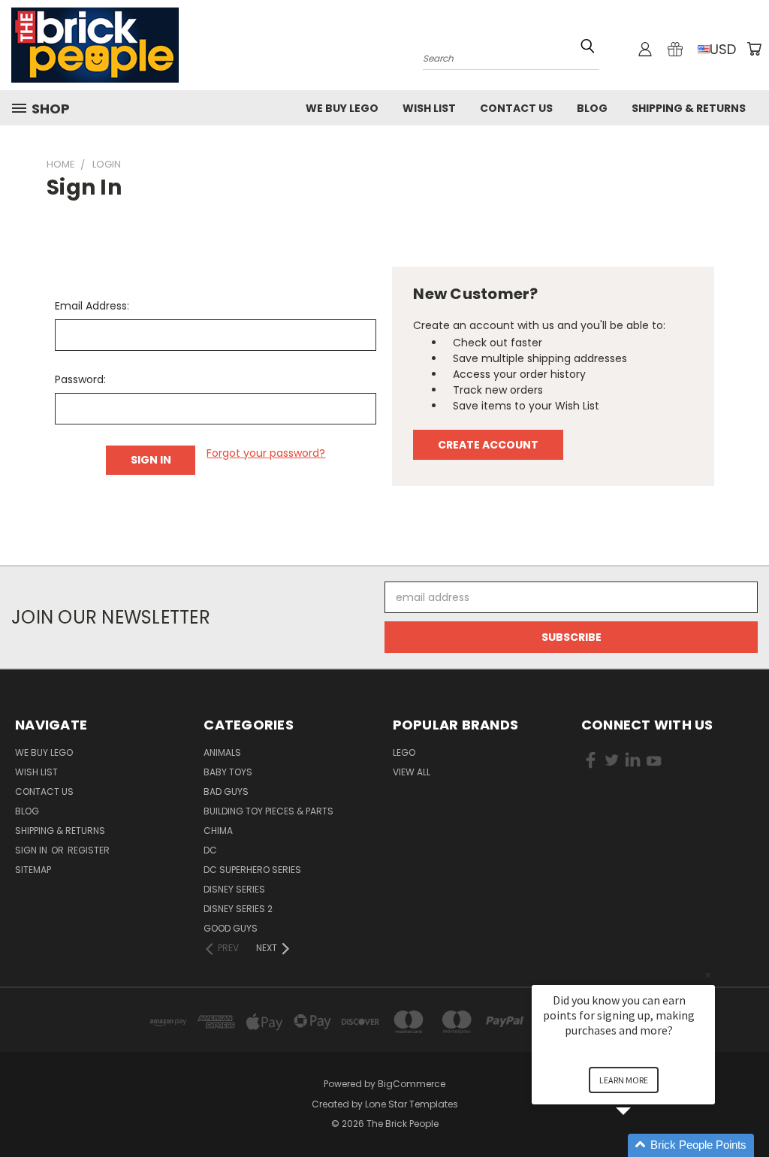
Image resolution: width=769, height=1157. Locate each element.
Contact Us (516, 108)
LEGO (404, 752)
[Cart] (753, 48)
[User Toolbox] (645, 48)
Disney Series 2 (238, 908)
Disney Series (234, 889)
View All (411, 772)
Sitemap (33, 869)
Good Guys (231, 928)
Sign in (32, 850)
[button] (641, 1145)
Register (89, 850)
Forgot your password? (266, 453)
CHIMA (218, 830)
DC (210, 850)
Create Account (488, 444)
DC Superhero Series (252, 869)
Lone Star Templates (411, 1104)
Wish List (429, 108)
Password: (80, 379)
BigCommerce (411, 1083)
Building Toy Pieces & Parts (268, 811)
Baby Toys (228, 772)
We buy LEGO (342, 108)
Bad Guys (226, 791)
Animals (222, 752)
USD (723, 49)
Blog (592, 108)
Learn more (623, 1080)
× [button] (708, 975)
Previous (746, 1110)
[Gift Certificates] (675, 48)
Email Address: (92, 305)
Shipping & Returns (689, 108)
